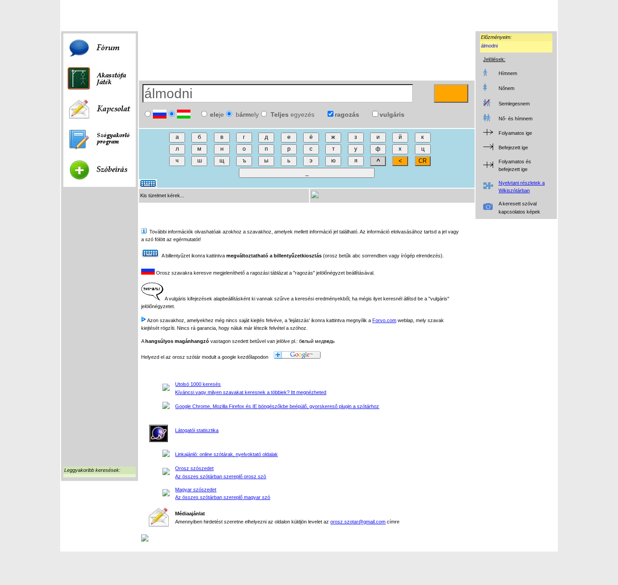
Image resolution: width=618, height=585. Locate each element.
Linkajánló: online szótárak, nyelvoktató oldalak (226, 454)
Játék (92, 20)
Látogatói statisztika (197, 430)
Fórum (73, 20)
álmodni (489, 45)
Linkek (138, 20)
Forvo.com (384, 320)
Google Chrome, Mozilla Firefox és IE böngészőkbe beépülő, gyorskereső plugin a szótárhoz (277, 406)
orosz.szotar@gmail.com (357, 521)
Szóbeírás (114, 20)
